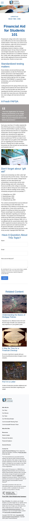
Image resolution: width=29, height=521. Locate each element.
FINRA (18, 475)
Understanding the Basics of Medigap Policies (13, 316)
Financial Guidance (7, 441)
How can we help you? (7, 258)
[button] (5, 407)
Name (2, 240)
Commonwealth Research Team (10, 424)
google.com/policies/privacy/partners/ (11, 509)
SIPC (21, 475)
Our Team (4, 416)
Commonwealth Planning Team (10, 421)
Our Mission (5, 413)
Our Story (4, 410)
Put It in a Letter (8, 382)
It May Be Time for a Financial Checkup (10, 349)
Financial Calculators (7, 438)
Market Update (6, 435)
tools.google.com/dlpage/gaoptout (12, 512)
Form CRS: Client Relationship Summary (14, 496)
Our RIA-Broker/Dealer (8, 418)
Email (2, 249)
